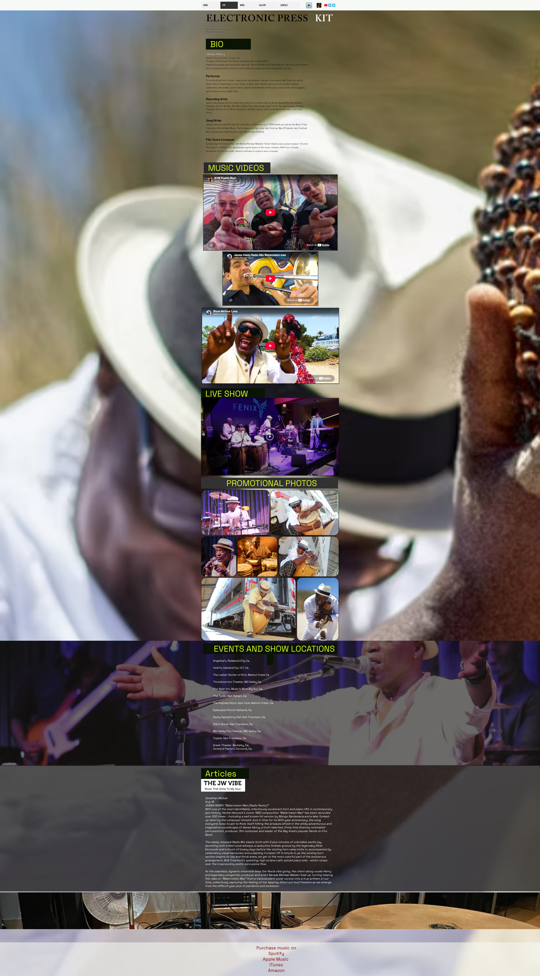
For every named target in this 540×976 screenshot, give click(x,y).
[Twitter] (329, 5)
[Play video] (270, 436)
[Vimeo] (333, 5)
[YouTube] (325, 5)
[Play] (309, 5)
